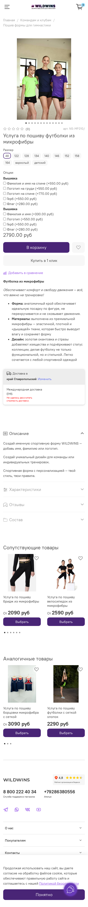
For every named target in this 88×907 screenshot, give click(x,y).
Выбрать (22, 622)
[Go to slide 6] (41, 123)
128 (26, 156)
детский (39, 163)
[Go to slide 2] (29, 123)
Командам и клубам (35, 20)
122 (16, 156)
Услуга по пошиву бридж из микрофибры (21, 599)
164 (7, 163)
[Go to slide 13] (62, 123)
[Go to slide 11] (56, 123)
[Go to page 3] (10, 632)
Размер (8, 150)
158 (77, 156)
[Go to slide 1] (26, 123)
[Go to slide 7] (44, 123)
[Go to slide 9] (50, 123)
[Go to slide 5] (38, 123)
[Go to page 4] (13, 632)
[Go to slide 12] (59, 123)
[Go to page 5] (16, 632)
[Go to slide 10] (53, 123)
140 (46, 156)
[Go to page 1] (4, 632)
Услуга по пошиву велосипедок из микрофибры (61, 601)
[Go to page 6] (19, 632)
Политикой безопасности (59, 883)
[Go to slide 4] (35, 123)
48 (7, 156)
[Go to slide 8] (47, 123)
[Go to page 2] (7, 632)
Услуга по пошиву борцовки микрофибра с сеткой (21, 712)
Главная (9, 20)
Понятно (44, 894)
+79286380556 (59, 792)
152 (67, 156)
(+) (37, 183)
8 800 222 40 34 (19, 792)
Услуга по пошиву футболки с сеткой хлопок (61, 712)
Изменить (44, 379)
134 (36, 156)
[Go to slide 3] (32, 123)
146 (57, 156)
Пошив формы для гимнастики (27, 25)
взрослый (22, 163)
